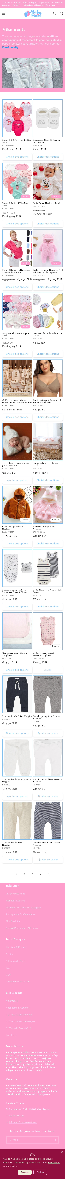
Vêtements (12, 1001)
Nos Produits (13, 921)
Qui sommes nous (15, 893)
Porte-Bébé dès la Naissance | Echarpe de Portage (16, 271)
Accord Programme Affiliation (22, 928)
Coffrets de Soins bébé (18, 1028)
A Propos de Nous (15, 961)
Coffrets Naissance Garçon (20, 1021)
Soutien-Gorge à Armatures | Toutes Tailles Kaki (47, 401)
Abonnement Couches (18, 1008)
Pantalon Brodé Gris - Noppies (17, 716)
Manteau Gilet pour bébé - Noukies (45, 528)
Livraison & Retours (16, 947)
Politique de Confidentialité (20, 914)
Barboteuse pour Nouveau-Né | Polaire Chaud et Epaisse (48, 271)
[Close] (62, 1151)
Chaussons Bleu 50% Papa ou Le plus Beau (46, 141)
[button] (3, 13)
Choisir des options (17, 156)
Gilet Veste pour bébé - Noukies (13, 528)
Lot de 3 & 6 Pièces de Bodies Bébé (16, 141)
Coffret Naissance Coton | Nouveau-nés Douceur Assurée (17, 401)
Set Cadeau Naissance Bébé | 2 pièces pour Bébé (17, 464)
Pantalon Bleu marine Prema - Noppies (47, 844)
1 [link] (16, 874)
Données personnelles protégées (23, 907)
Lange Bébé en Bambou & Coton (45, 464)
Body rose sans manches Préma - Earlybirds (44, 654)
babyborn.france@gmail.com (23, 1122)
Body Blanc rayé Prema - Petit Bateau (47, 591)
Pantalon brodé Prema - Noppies (13, 844)
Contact (10, 954)
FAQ (8, 968)
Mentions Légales (15, 900)
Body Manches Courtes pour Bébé (16, 334)
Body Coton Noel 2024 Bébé (46, 203)
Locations (11, 1035)
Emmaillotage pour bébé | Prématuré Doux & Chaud (14, 591)
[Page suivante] (49, 874)
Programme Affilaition (18, 981)
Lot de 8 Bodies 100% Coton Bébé (15, 204)
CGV (8, 975)
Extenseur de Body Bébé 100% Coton (47, 334)
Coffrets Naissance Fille (19, 1014)
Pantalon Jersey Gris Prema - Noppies (46, 717)
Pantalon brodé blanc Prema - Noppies (16, 780)
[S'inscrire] (55, 1140)
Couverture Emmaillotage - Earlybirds (15, 654)
